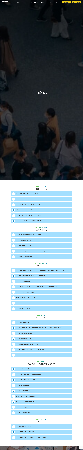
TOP (11, 181)
